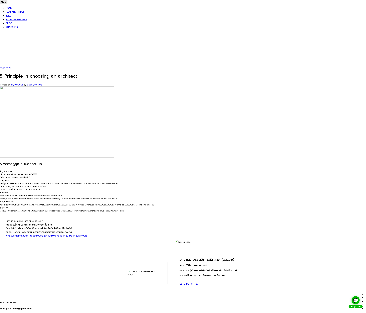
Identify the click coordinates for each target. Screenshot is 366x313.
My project (5, 67)
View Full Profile (189, 284)
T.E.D (8, 15)
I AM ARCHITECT (15, 12)
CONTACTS (12, 27)
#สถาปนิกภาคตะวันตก (17, 236)
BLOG (9, 23)
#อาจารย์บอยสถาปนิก (40, 236)
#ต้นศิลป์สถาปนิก (78, 236)
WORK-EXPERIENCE (16, 19)
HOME (9, 8)
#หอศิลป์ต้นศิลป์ (60, 236)
